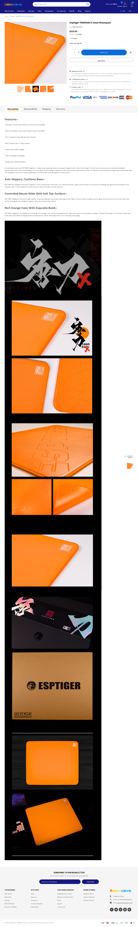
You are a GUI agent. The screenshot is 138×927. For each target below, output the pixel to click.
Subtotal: (72, 43)
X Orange (74, 38)
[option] (36, 53)
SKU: (70, 27)
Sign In (125, 6)
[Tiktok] (129, 909)
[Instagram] (120, 909)
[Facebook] (112, 909)
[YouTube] (125, 909)
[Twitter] (116, 909)
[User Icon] (125, 3)
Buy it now (101, 61)
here (115, 4)
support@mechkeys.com (125, 903)
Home (6, 16)
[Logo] (17, 4)
